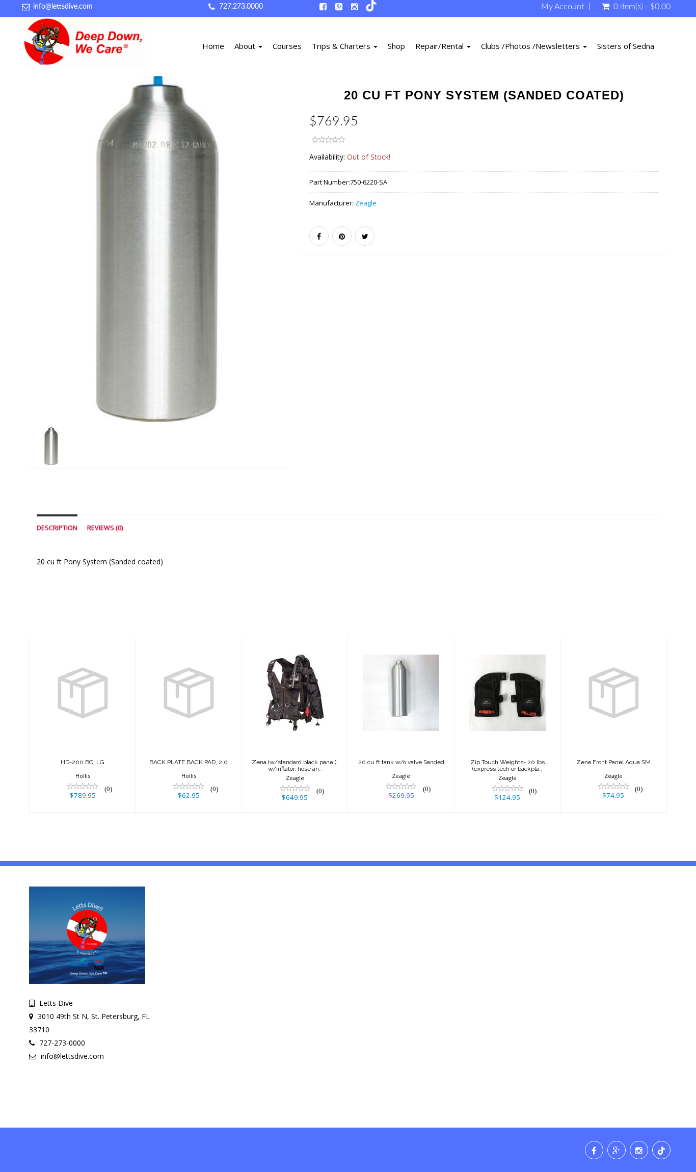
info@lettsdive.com (63, 6)
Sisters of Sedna (625, 46)
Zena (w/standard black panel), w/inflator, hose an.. (295, 765)
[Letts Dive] (84, 45)
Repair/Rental (440, 46)
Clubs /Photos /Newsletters (531, 46)
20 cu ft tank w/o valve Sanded (401, 762)
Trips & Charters (342, 46)
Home (213, 46)
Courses (287, 46)
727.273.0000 (241, 6)
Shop (396, 46)
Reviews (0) (105, 528)
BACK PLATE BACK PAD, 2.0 (188, 762)
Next (311, 284)
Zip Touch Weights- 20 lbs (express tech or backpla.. (507, 765)
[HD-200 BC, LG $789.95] (82, 723)
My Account (562, 6)
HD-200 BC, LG (82, 762)
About (245, 46)
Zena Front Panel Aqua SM (613, 762)
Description (57, 528)
